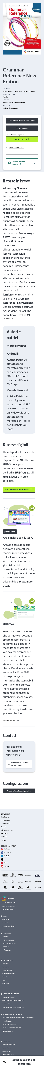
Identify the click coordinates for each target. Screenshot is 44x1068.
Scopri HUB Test (9, 721)
